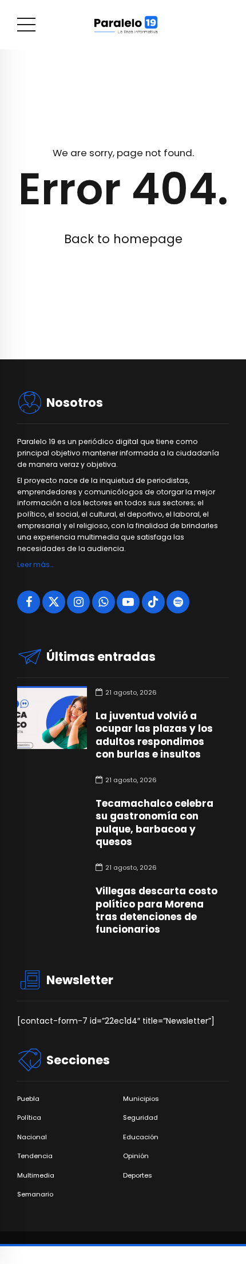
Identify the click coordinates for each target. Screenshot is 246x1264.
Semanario (35, 1194)
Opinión (136, 1156)
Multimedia (35, 1175)
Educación (140, 1137)
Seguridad (140, 1118)
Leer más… (35, 564)
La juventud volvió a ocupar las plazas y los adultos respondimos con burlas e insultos (154, 734)
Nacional (32, 1137)
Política (29, 1118)
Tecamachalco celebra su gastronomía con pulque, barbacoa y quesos (154, 822)
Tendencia (35, 1156)
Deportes (137, 1175)
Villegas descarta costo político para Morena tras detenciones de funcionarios (156, 910)
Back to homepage (123, 239)
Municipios (141, 1099)
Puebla (28, 1099)
